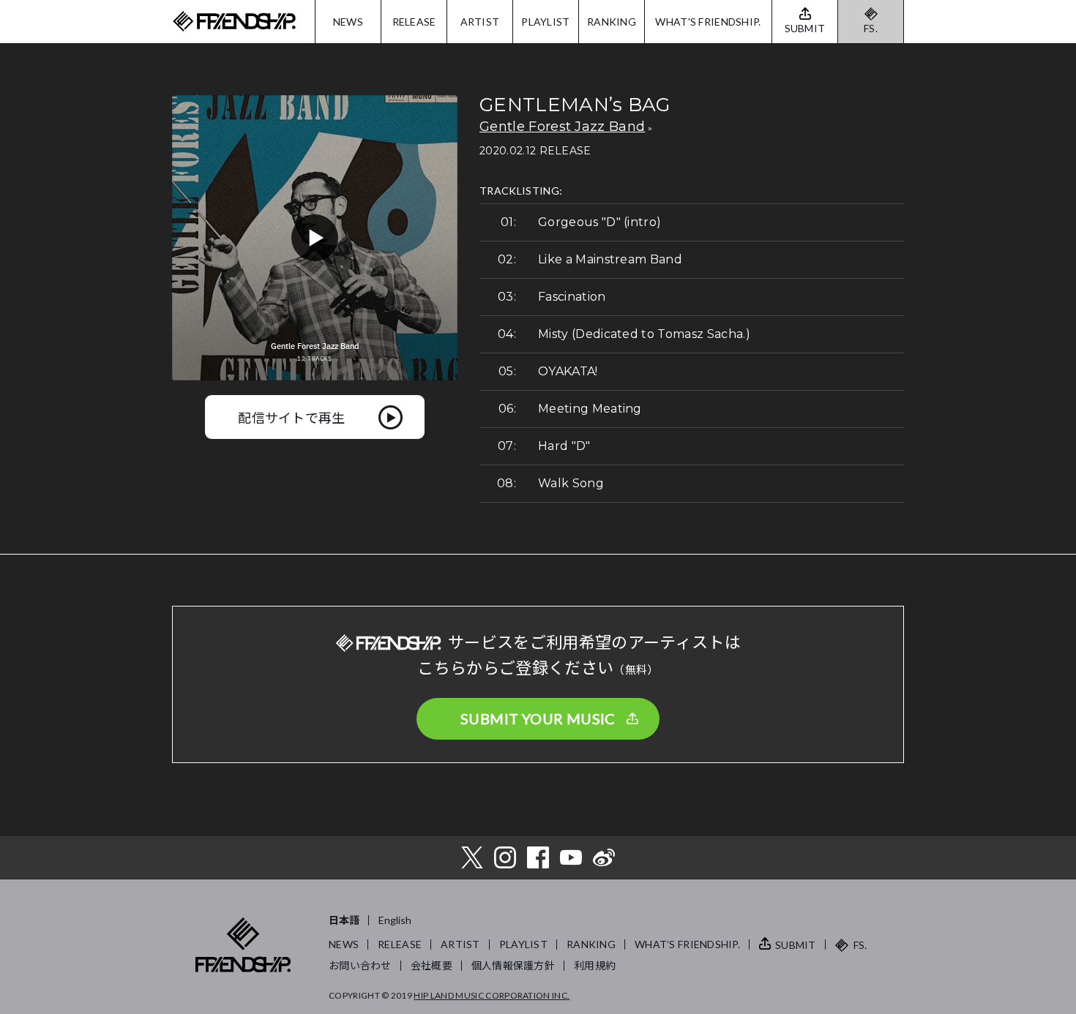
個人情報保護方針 (513, 965)
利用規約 (595, 965)
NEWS (348, 21)
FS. (871, 28)
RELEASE (414, 21)
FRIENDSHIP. (234, 21)
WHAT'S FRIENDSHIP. (708, 21)
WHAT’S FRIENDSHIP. (687, 944)
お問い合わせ (360, 965)
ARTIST (480, 21)
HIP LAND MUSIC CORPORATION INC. (491, 995)
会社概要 (431, 965)
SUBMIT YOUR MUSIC (538, 718)
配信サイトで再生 (291, 417)
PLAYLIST (545, 21)
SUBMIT (795, 945)
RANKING (611, 21)
